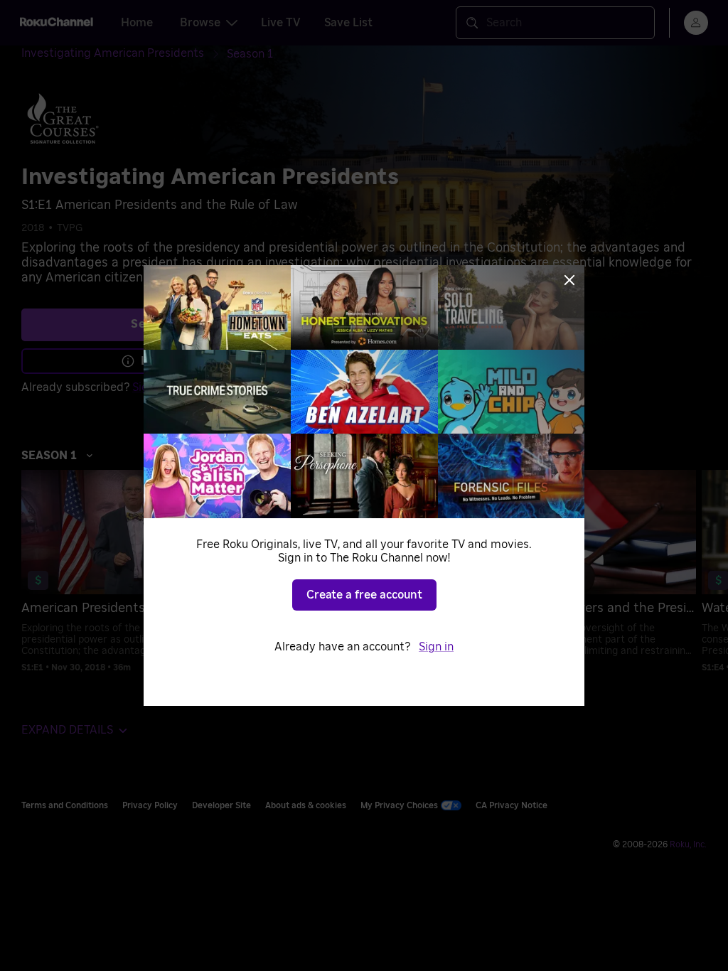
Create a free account (364, 595)
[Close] (569, 280)
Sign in (436, 647)
